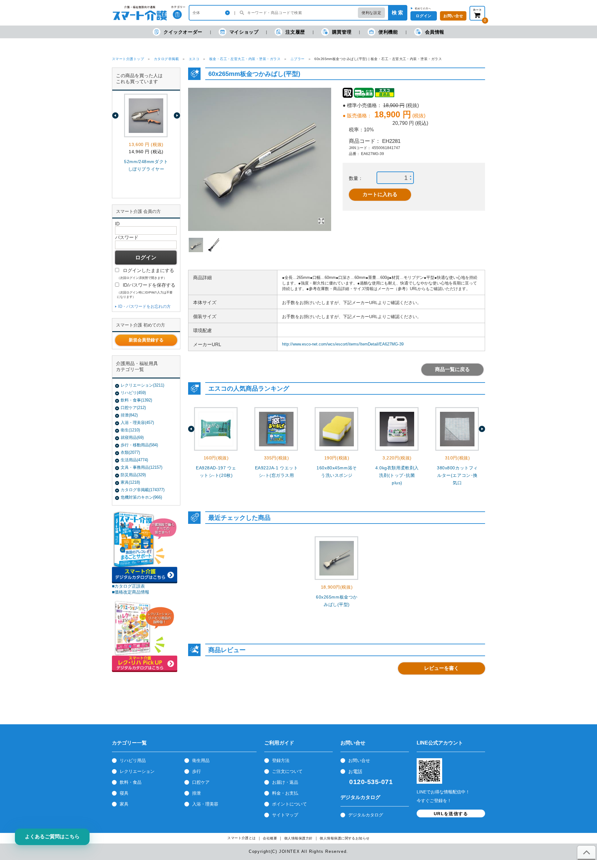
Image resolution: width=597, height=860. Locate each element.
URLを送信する (451, 813)
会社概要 (270, 838)
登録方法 (280, 760)
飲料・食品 (130, 782)
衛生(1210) (130, 430)
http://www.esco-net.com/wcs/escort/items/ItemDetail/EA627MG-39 (343, 344)
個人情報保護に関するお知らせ (345, 838)
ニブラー (297, 59)
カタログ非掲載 (166, 59)
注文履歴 (295, 32)
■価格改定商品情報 (130, 592)
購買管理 (341, 32)
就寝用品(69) (132, 437)
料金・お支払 (285, 793)
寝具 (124, 793)
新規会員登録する (146, 339)
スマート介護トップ (128, 59)
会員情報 (434, 32)
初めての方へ (423, 8)
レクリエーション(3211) (142, 385)
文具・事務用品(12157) (141, 467)
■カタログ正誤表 (128, 586)
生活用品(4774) (134, 460)
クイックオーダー (183, 32)
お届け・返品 (285, 782)
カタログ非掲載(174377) (142, 489)
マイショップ (244, 32)
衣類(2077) (130, 452)
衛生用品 (201, 760)
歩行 (196, 771)
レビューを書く (441, 668)
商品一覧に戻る (452, 369)
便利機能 (388, 32)
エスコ (194, 59)
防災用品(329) (133, 474)
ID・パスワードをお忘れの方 (144, 306)
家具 (124, 804)
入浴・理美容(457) (137, 422)
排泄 (196, 793)
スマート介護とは (241, 838)
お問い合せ (359, 760)
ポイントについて (289, 804)
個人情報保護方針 (298, 838)
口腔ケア (201, 782)
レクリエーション (137, 771)
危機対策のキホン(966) (141, 497)
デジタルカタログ (365, 815)
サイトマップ (285, 815)
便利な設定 (371, 13)
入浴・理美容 (205, 804)
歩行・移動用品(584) (139, 445)
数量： (356, 178)
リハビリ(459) (133, 392)
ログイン (423, 16)
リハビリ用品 (133, 760)
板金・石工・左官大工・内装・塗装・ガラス (245, 59)
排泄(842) (129, 415)
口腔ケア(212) (133, 407)
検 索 (397, 12)
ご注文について (287, 771)
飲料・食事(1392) (136, 400)
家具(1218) (130, 482)
